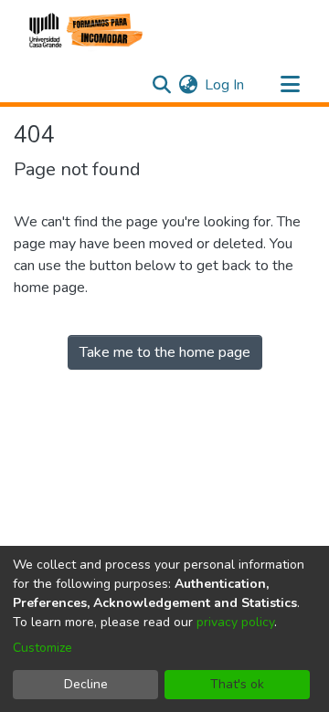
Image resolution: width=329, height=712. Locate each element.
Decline (86, 684)
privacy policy (235, 622)
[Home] (84, 30)
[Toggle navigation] (289, 85)
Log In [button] (225, 85)
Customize (42, 647)
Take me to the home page (165, 352)
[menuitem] (187, 85)
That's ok (237, 684)
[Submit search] (161, 85)
